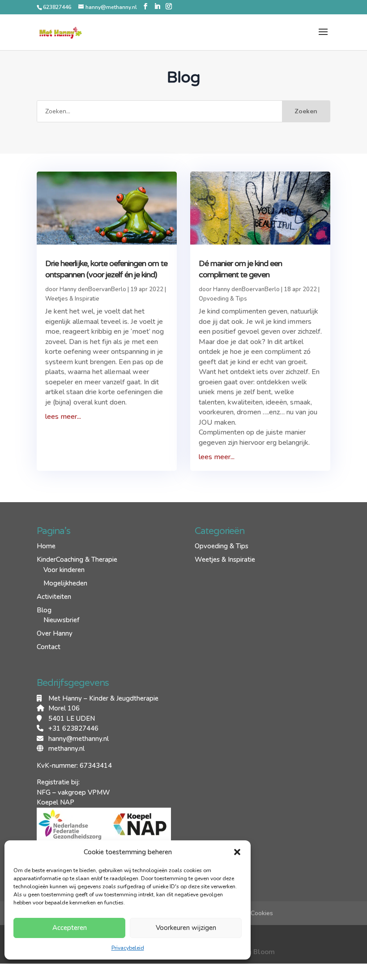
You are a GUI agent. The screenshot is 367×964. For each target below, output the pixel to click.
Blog (44, 610)
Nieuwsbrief (61, 619)
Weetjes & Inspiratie (72, 299)
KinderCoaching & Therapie (77, 559)
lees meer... (63, 417)
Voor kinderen (64, 569)
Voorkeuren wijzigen (186, 927)
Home (46, 546)
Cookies (262, 913)
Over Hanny (55, 633)
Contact (48, 646)
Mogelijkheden (65, 583)
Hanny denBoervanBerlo (93, 289)
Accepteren (69, 927)
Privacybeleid (127, 947)
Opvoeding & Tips (223, 299)
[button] (237, 852)
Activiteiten (54, 596)
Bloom (264, 951)
